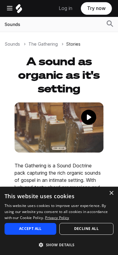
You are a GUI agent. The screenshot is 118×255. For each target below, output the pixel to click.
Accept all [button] (30, 228)
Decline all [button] (86, 228)
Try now (96, 8)
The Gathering (43, 44)
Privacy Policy (57, 217)
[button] (59, 244)
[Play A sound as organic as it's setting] (59, 127)
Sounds (12, 24)
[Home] (19, 10)
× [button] (111, 193)
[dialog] (59, 221)
